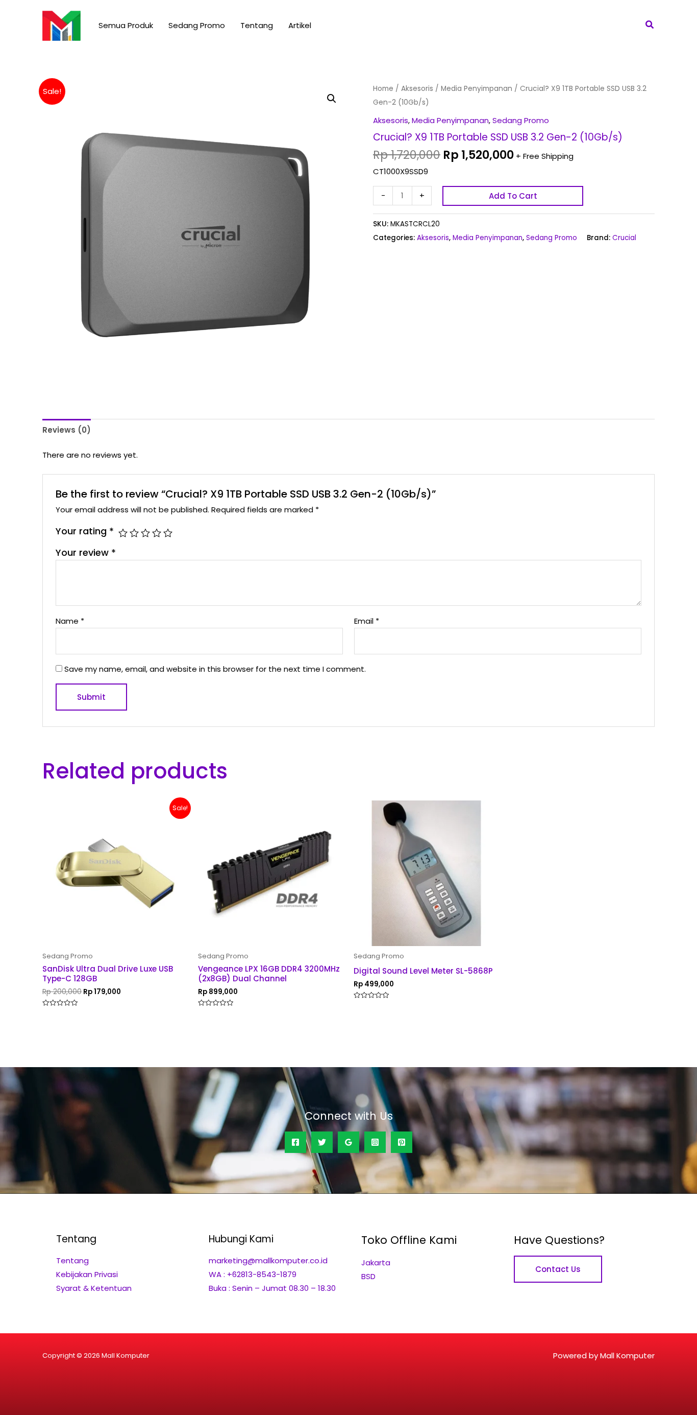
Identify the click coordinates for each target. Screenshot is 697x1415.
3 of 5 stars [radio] (145, 532)
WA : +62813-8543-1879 (252, 1274)
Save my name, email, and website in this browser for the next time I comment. (215, 669)
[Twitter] (322, 1142)
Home (383, 88)
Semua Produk (125, 25)
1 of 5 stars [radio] (123, 532)
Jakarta (375, 1262)
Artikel (299, 25)
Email (366, 621)
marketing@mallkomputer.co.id (268, 1260)
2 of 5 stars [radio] (134, 532)
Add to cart (513, 196)
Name (70, 621)
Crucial (624, 238)
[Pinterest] (401, 1142)
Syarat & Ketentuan (94, 1288)
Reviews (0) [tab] (66, 430)
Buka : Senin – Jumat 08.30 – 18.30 (272, 1288)
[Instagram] (375, 1142)
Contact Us (558, 1269)
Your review (86, 552)
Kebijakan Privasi (87, 1274)
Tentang (256, 25)
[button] (650, 25)
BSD (368, 1276)
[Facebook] (295, 1142)
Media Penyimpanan (476, 88)
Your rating (85, 531)
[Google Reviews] (348, 1142)
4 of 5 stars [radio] (156, 532)
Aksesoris (417, 88)
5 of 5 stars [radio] (167, 532)
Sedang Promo (196, 25)
